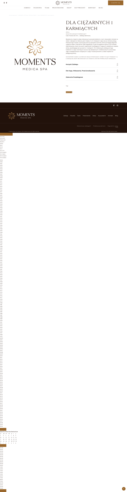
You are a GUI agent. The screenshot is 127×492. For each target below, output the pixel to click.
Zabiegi (27, 8)
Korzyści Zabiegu (72, 64)
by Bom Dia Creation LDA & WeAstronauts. (21, 131)
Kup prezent (80, 8)
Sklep (69, 8)
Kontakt (92, 8)
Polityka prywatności (99, 126)
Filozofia (37, 8)
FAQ (116, 127)
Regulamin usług (113, 126)
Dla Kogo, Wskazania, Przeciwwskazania (80, 71)
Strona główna (13, 15)
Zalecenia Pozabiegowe (74, 77)
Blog (101, 8)
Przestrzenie (58, 8)
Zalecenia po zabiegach (84, 126)
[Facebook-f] (113, 105)
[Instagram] (117, 105)
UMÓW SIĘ (115, 3)
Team (47, 8)
